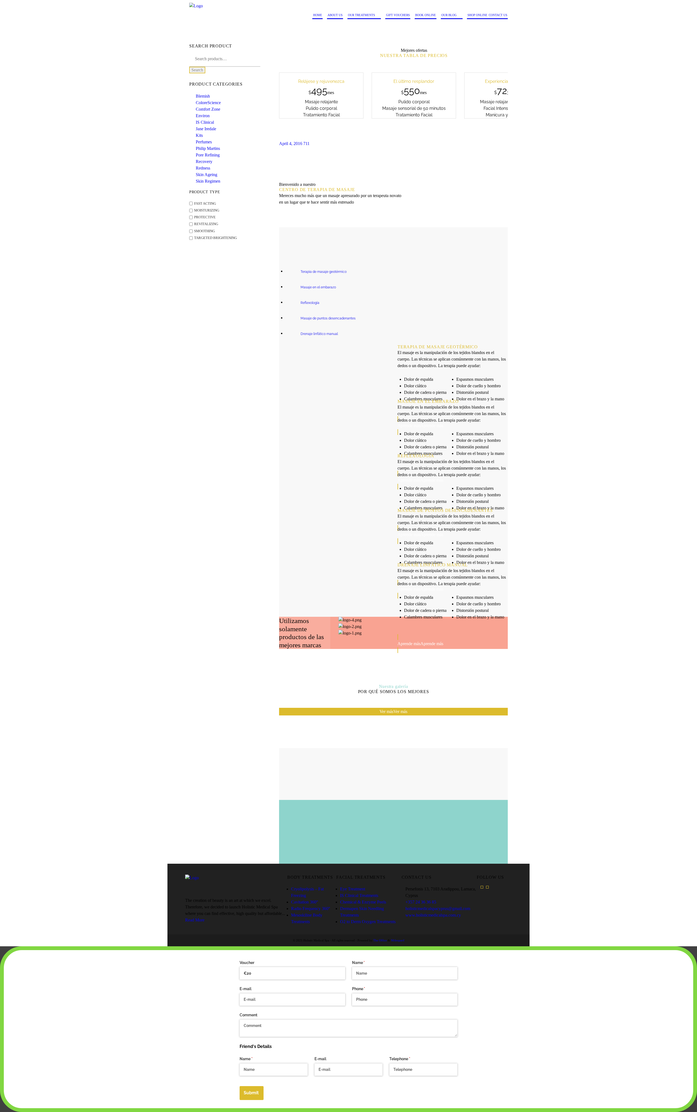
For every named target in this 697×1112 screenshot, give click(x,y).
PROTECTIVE (205, 217)
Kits (199, 135)
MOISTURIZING (206, 210)
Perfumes (204, 142)
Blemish (203, 96)
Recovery (204, 161)
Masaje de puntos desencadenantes (328, 318)
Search (197, 70)
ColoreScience (208, 102)
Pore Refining (208, 155)
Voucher (247, 962)
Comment (248, 1015)
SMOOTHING (204, 231)
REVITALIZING (206, 224)
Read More (194, 920)
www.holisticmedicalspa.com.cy (433, 915)
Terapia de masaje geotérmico (324, 272)
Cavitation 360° (304, 902)
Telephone (407, 1059)
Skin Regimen (208, 181)
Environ (203, 115)
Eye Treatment (352, 889)
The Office (380, 940)
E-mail (245, 989)
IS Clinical (205, 122)
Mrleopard (397, 940)
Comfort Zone (208, 109)
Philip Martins (208, 148)
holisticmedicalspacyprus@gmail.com (437, 908)
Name (366, 962)
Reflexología (310, 303)
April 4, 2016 (290, 143)
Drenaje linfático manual (319, 334)
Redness (203, 168)
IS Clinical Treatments (359, 895)
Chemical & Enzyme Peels (363, 902)
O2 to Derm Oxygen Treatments (368, 921)
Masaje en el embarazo (318, 287)
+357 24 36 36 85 (420, 902)
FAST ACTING (205, 204)
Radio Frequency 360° (310, 908)
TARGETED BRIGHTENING (215, 238)
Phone (366, 989)
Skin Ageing (206, 174)
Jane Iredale (206, 128)
